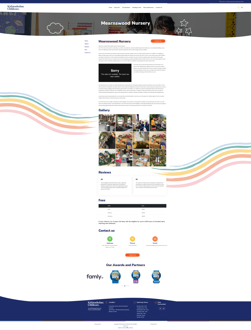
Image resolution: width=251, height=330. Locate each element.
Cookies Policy (153, 324)
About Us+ (117, 7)
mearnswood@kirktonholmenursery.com (156, 245)
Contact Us (159, 7)
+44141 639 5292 (132, 245)
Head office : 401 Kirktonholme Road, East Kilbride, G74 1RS (232, 1)
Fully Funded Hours (148, 7)
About (86, 41)
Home (110, 7)
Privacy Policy (98, 324)
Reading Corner (136, 7)
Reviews (87, 47)
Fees (86, 49)
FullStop (131, 327)
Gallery (87, 44)
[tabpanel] (95, 277)
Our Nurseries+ (126, 7)
